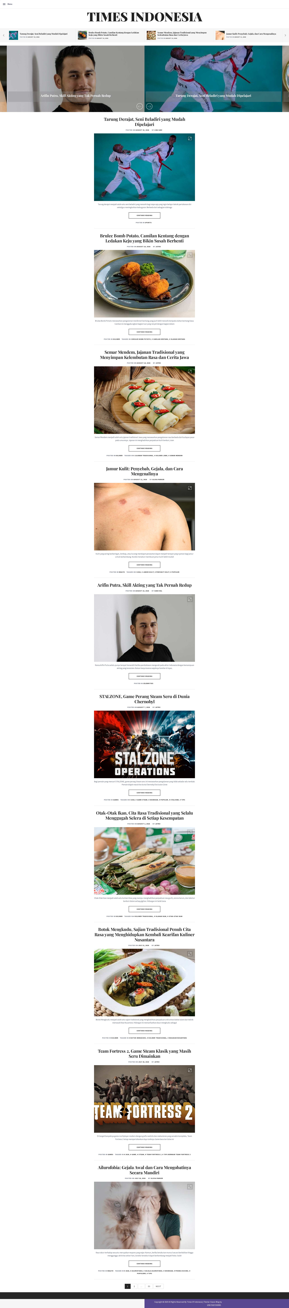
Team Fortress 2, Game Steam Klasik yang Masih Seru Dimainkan (144, 1053)
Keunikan (154, 800)
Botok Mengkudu (138, 1038)
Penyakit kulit (162, 572)
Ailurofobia (137, 1271)
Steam (141, 1154)
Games (116, 800)
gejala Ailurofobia (153, 1271)
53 (149, 1286)
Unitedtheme (214, 1305)
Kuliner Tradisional (144, 916)
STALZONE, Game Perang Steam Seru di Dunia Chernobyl (144, 698)
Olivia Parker (158, 479)
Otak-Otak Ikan (175, 916)
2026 (139, 572)
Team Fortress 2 (154, 1154)
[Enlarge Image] (190, 138)
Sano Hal (158, 591)
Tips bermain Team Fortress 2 (177, 1154)
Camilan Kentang (160, 339)
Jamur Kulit (148, 572)
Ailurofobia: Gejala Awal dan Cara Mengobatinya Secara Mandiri (144, 1169)
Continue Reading (145, 215)
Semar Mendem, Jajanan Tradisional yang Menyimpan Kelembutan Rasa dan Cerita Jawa (113, 33)
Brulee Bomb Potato (141, 339)
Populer (175, 572)
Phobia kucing (181, 1271)
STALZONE (175, 800)
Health (122, 572)
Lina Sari (158, 130)
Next (158, 1286)
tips (183, 800)
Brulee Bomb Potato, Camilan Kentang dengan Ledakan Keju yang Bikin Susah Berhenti (45, 33)
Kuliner (116, 339)
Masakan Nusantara (178, 1038)
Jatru (158, 247)
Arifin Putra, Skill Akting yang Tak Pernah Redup (248, 33)
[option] (41, 35)
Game (134, 1154)
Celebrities (148, 683)
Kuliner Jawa (161, 456)
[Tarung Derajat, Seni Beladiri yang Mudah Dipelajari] (75, 79)
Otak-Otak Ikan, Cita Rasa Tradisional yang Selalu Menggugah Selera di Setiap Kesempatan (144, 815)
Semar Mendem (176, 456)
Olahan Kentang (178, 339)
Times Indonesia (144, 16)
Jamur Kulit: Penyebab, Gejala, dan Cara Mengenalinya (182, 33)
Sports (148, 223)
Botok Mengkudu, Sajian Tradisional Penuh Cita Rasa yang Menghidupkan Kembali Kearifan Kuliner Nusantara (144, 934)
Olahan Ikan (161, 916)
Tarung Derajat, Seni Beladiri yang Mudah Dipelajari (75, 95)
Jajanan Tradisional (144, 456)
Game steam (142, 800)
